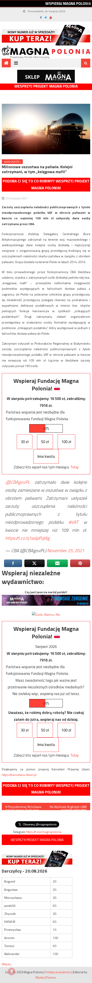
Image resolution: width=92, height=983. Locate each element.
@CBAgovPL (18, 482)
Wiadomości (12, 162)
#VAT (73, 522)
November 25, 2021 (65, 550)
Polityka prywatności (58, 972)
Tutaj (74, 467)
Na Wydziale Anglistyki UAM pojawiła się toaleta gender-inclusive (68, 807)
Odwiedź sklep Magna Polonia (46, 76)
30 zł (25, 442)
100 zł (66, 442)
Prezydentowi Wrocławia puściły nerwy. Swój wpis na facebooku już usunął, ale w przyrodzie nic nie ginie (23, 807)
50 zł (45, 442)
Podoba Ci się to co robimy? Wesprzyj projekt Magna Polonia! (46, 184)
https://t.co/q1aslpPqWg (27, 538)
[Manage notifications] (11, 971)
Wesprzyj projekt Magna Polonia (46, 86)
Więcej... (7, 964)
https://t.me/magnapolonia (43, 831)
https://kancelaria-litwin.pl (19, 774)
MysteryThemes (46, 977)
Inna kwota (46, 456)
